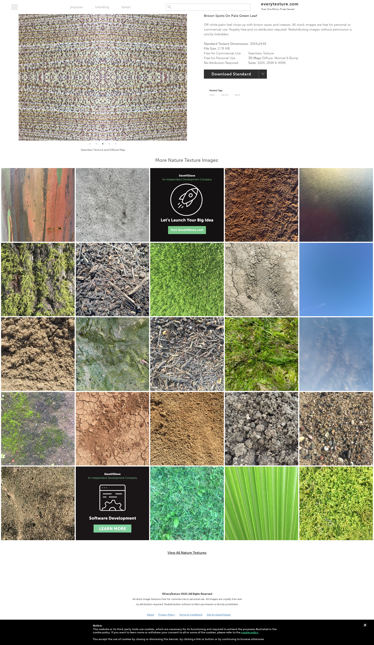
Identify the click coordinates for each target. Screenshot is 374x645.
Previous (15, 77)
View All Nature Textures (187, 552)
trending (102, 7)
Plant (212, 95)
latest (126, 7)
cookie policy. (250, 632)
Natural (224, 95)
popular (76, 7)
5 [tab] (116, 144)
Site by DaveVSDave (219, 614)
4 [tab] (109, 144)
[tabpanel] (103, 77)
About (150, 614)
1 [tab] (90, 144)
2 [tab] (96, 144)
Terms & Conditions (190, 614)
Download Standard (231, 74)
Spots (237, 95)
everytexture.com (279, 6)
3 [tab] (103, 144)
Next (190, 77)
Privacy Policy (166, 614)
